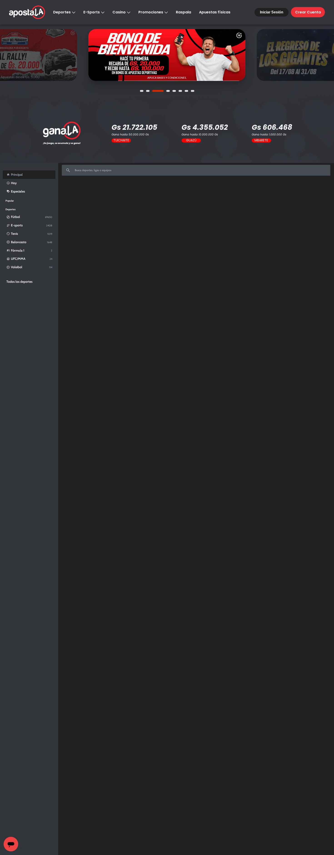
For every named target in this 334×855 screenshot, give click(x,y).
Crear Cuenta (308, 12)
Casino (119, 12)
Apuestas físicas (214, 12)
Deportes (62, 12)
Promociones (150, 12)
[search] (196, 170)
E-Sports (91, 12)
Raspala (183, 12)
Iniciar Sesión (271, 12)
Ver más (166, 55)
